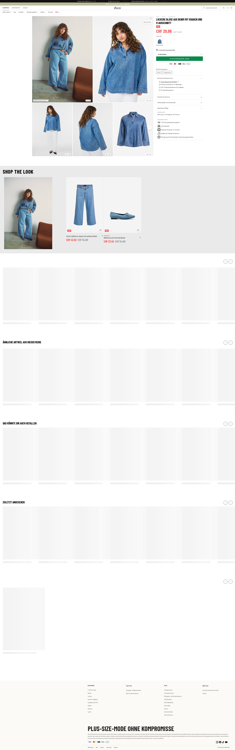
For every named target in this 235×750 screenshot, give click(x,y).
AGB (97, 747)
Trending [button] (20, 12)
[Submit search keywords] (204, 8)
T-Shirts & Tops (92, 690)
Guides (25, 8)
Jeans (89, 712)
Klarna (166, 708)
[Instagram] (217, 742)
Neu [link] (15, 12)
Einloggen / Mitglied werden (133, 690)
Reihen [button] (42, 12)
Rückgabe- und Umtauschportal (173, 696)
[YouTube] (226, 742)
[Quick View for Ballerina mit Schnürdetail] (138, 230)
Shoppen (6, 8)
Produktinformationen (163, 97)
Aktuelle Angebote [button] (32, 12)
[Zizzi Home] (117, 8)
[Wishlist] (150, 18)
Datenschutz (90, 747)
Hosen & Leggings (92, 699)
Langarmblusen (171, 16)
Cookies (102, 747)
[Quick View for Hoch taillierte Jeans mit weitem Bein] (101, 230)
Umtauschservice (169, 693)
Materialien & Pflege (162, 108)
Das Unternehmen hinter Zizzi (211, 690)
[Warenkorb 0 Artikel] (231, 8)
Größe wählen (162, 54)
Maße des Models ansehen (40, 100)
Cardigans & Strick (93, 702)
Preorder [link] (50, 12)
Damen (158, 16)
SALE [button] (56, 12)
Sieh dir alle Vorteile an (132, 693)
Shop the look (147, 22)
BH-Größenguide (168, 702)
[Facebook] (220, 742)
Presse (204, 693)
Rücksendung (168, 699)
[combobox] (211, 7)
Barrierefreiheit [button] (168, 712)
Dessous (90, 708)
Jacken (90, 696)
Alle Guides (167, 705)
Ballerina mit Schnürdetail (114, 237)
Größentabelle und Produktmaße (166, 102)
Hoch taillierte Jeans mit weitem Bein (81, 236)
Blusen (164, 16)
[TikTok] (223, 742)
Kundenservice (168, 690)
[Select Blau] (159, 41)
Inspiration (16, 8)
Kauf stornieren (168, 715)
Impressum (109, 747)
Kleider (90, 705)
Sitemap (116, 747)
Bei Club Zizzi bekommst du (165, 78)
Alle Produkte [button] (6, 12)
